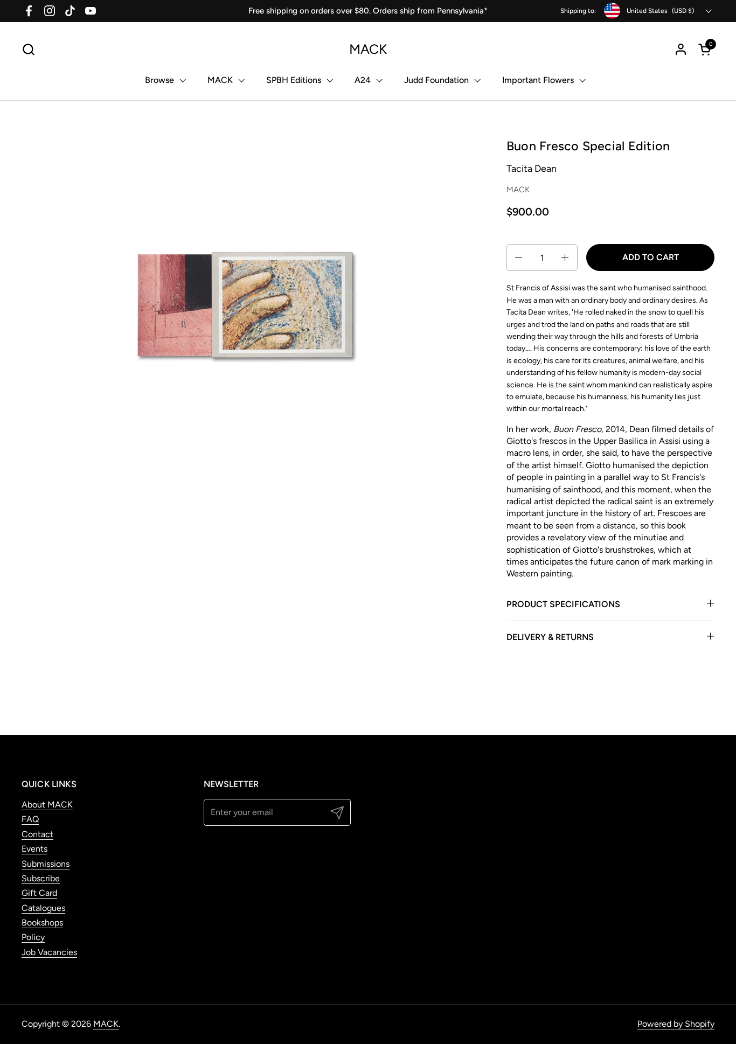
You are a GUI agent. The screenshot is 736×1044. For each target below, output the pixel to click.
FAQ (30, 819)
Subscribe (41, 878)
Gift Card (39, 893)
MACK (368, 49)
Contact (37, 834)
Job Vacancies (49, 952)
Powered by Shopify (675, 1024)
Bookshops (42, 922)
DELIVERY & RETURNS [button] (550, 637)
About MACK (47, 804)
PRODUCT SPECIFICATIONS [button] (563, 604)
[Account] (681, 49)
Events (34, 849)
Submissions (46, 864)
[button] (28, 49)
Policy (33, 937)
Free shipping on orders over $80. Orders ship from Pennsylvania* (368, 11)
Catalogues (43, 908)
